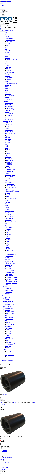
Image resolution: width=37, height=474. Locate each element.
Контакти (3, 468)
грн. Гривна (3, 15)
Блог (2, 7)
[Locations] (1, 3)
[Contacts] (2, 3)
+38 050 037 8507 (11, 30)
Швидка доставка (15, 402)
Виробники (3, 469)
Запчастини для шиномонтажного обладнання (7, 360)
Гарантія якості (2, 402)
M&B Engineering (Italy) (6, 394)
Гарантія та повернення (5, 6)
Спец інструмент (4, 463)
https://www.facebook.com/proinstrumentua (7, 457)
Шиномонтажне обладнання (5, 359)
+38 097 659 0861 (2, 30)
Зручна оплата (34, 402)
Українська (6, 11)
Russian (5, 10)
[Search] (7, 25)
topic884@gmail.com (2, 459)
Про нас (3, 5)
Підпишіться (8, 447)
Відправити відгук (2, 441)
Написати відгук (2, 409)
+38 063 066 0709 (7, 30)
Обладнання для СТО (4, 461)
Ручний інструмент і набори (5, 462)
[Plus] (0, 398)
